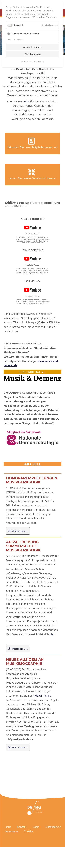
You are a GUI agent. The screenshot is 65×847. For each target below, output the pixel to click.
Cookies (28, 832)
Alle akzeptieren (33, 54)
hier (18, 519)
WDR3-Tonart (42, 696)
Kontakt (22, 827)
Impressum (11, 832)
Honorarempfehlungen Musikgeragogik (31, 480)
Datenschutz (53, 827)
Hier (26, 101)
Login (36, 827)
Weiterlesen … (20, 531)
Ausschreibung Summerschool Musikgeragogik (23, 546)
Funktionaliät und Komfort (26, 33)
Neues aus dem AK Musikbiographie (25, 661)
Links (8, 827)
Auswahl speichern (32, 47)
